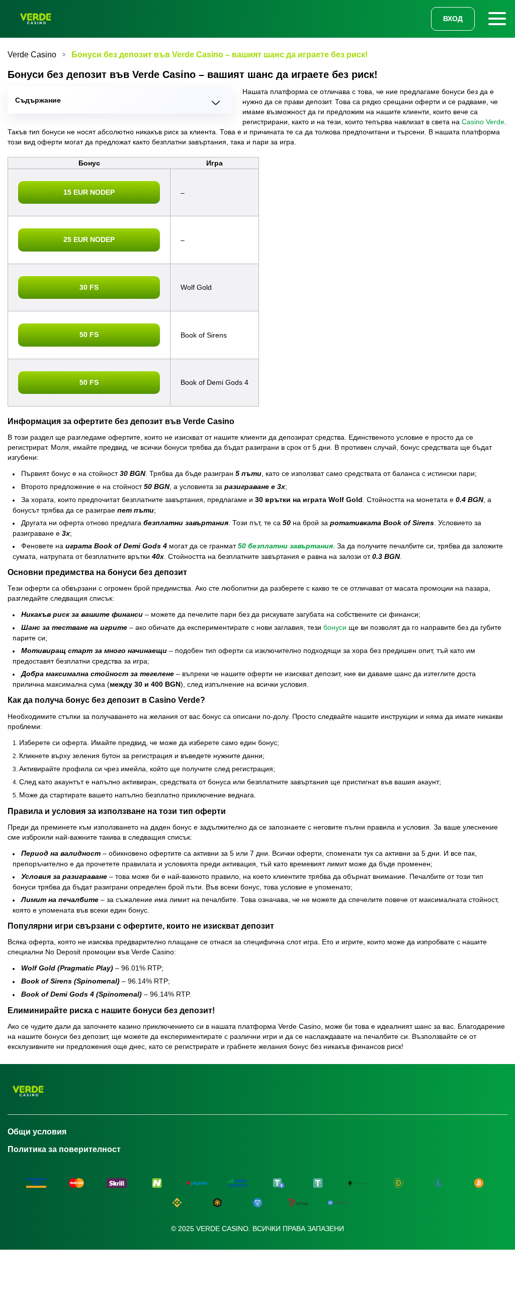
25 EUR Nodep (89, 239)
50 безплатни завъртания (285, 546)
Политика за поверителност (64, 1149)
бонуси (335, 627)
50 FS (89, 335)
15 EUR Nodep (89, 192)
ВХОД (453, 19)
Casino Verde (483, 122)
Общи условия (37, 1131)
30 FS (89, 287)
